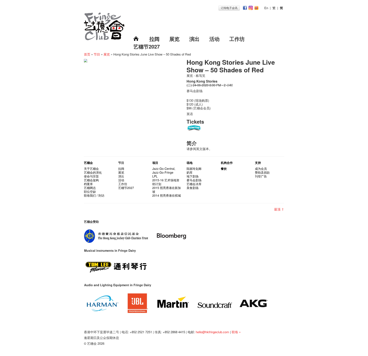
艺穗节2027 (146, 46)
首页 (87, 54)
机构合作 (227, 162)
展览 (174, 38)
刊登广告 (261, 176)
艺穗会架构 (91, 180)
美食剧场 (192, 188)
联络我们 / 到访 (94, 195)
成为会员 (261, 168)
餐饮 (224, 168)
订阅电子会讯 (229, 8)
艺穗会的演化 (93, 172)
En (266, 8)
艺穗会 (88, 162)
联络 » (236, 332)
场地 (190, 162)
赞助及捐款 (262, 172)
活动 (214, 38)
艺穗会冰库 (194, 184)
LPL (155, 176)
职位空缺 (90, 191)
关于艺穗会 (91, 168)
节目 (97, 54)
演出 (194, 38)
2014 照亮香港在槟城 (166, 195)
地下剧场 (192, 176)
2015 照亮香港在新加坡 (166, 190)
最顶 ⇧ (279, 209)
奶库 (190, 172)
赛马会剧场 (194, 180)
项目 (155, 162)
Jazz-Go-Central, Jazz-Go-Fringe (163, 170)
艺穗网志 (90, 188)
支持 (258, 162)
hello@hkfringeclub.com (212, 332)
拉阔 (154, 38)
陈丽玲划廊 (194, 168)
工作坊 (237, 38)
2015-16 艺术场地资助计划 (165, 182)
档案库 (88, 184)
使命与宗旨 (91, 176)
